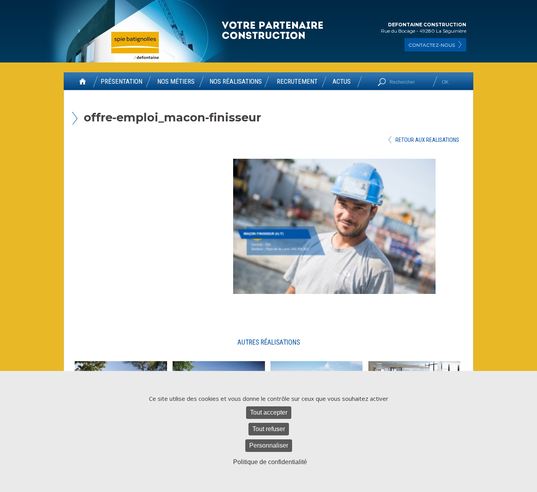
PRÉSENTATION (121, 81)
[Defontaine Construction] (273, 31)
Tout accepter (268, 412)
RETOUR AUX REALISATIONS (427, 140)
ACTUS (342, 81)
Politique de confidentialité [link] (270, 462)
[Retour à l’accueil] (82, 84)
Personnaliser (268, 445)
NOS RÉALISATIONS (236, 81)
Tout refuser (268, 429)
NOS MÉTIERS (176, 81)
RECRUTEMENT (297, 81)
